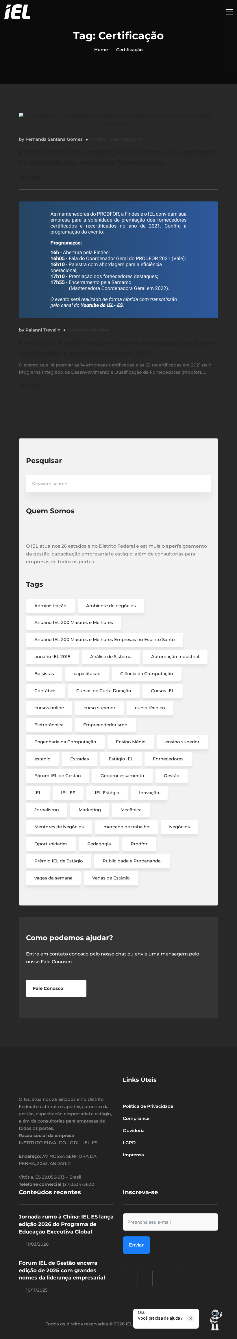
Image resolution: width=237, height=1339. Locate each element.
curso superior (99, 707)
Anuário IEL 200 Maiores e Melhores (73, 622)
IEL (37, 792)
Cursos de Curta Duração (103, 690)
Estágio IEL (121, 759)
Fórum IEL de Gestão (57, 775)
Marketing (90, 809)
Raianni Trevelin (42, 330)
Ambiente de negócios (111, 605)
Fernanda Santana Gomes (54, 139)
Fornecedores (168, 759)
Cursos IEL (162, 690)
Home (101, 49)
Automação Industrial (175, 656)
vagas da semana (53, 878)
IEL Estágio (107, 792)
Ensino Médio (131, 741)
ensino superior (182, 741)
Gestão (171, 775)
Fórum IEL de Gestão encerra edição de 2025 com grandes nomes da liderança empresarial (62, 1270)
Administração (50, 605)
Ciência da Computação (146, 673)
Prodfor (98, 139)
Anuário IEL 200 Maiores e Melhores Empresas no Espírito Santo (104, 639)
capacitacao (87, 673)
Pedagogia (99, 844)
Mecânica (131, 809)
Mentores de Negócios (59, 826)
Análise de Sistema (111, 656)
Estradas (79, 759)
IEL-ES (68, 792)
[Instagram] (130, 1278)
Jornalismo (46, 809)
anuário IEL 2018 (52, 656)
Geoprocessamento (122, 775)
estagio (42, 759)
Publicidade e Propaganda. (132, 861)
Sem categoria (126, 139)
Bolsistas (44, 673)
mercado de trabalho (126, 826)
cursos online (49, 707)
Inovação (149, 792)
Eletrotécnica (49, 724)
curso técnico (150, 707)
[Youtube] (174, 1278)
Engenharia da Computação (65, 741)
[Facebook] (145, 1278)
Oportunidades (51, 844)
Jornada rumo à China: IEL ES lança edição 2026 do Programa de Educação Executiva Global (66, 1224)
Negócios (78, 330)
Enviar (136, 1245)
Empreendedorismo (105, 724)
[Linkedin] (160, 1278)
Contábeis (45, 690)
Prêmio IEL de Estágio (58, 861)
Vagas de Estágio (111, 878)
